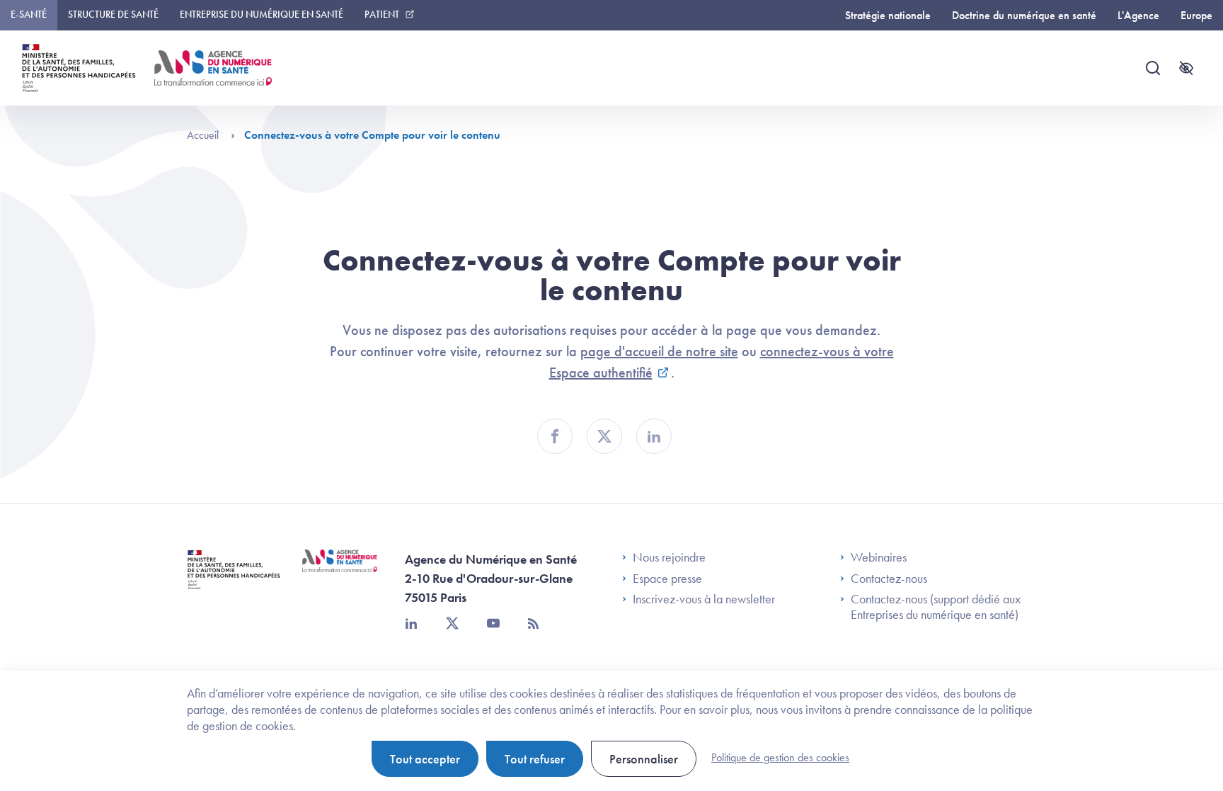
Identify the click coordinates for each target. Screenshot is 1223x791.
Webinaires (879, 557)
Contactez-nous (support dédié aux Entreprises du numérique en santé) (936, 606)
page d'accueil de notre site (659, 351)
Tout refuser (535, 759)
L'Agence (1138, 15)
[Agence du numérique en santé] (339, 571)
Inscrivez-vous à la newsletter (704, 599)
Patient (381, 14)
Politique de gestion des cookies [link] (780, 757)
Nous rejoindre (669, 557)
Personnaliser (643, 759)
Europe (1196, 15)
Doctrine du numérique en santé (1024, 15)
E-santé (29, 14)
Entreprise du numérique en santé (261, 14)
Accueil (204, 134)
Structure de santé (113, 14)
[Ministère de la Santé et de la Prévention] (234, 580)
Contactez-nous (889, 578)
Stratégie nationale (888, 15)
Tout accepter (425, 759)
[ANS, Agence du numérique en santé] (213, 68)
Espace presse (667, 578)
